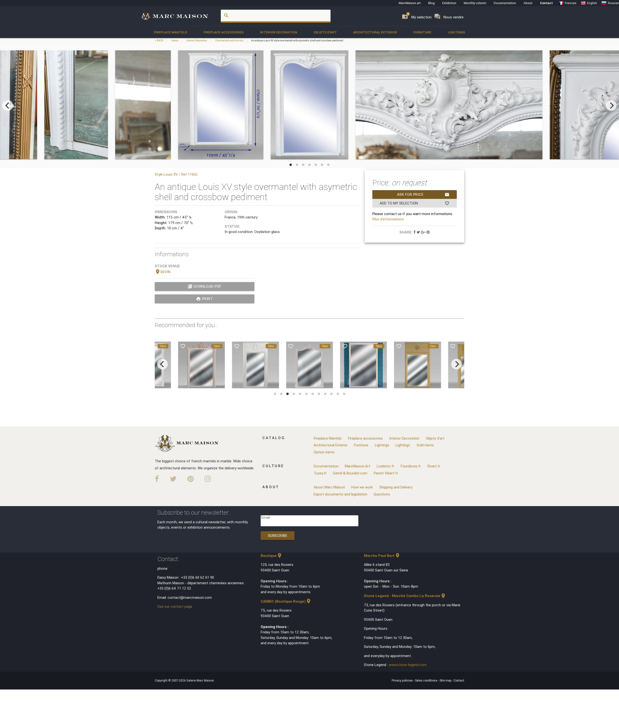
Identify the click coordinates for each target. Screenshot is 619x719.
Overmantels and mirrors (229, 40)
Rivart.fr (433, 466)
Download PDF (204, 286)
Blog (431, 3)
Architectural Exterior (375, 32)
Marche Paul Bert (382, 555)
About (527, 3)
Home (175, 40)
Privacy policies (402, 680)
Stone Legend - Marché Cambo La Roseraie (405, 595)
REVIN (162, 272)
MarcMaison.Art (357, 466)
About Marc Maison (329, 487)
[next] (611, 105)
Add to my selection (415, 203)
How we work (362, 487)
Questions (382, 494)
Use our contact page (174, 606)
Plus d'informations (388, 219)
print (204, 298)
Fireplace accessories (224, 32)
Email (265, 517)
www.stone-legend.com (408, 664)
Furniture (422, 32)
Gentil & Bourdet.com (350, 473)
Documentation (505, 3)
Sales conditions (426, 680)
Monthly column (475, 3)
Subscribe (277, 535)
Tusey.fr (320, 473)
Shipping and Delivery (396, 487)
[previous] (7, 105)
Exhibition (449, 3)
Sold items (425, 445)
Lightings (456, 32)
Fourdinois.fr (411, 466)
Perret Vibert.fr (386, 473)
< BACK (159, 40)
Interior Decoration (278, 32)
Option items (324, 452)
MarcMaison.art (410, 3)
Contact (546, 3)
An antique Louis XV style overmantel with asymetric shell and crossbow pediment (297, 40)
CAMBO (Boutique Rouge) (286, 601)
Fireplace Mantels (170, 32)
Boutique (271, 555)
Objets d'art (325, 32)
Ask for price (423, 194)
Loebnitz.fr (385, 466)
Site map (446, 680)
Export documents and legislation (340, 494)
